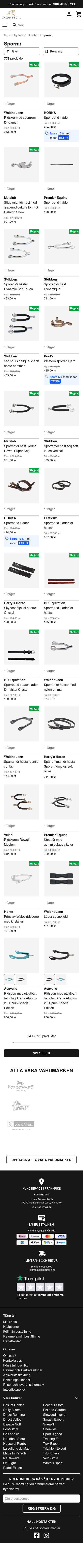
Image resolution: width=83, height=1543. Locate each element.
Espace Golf (12, 1424)
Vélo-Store (50, 1458)
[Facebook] (36, 1536)
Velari (8, 834)
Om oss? (9, 1355)
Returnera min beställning (21, 1336)
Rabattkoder (12, 1341)
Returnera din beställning (41, 1269)
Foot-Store (10, 1429)
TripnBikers (51, 1453)
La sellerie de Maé (16, 1448)
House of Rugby (14, 1443)
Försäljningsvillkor (16, 1365)
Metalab (10, 197)
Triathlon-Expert (54, 1448)
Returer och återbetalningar (22, 1370)
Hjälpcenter (11, 1326)
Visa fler (41, 1053)
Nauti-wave (11, 1458)
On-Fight (9, 1462)
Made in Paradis (15, 1453)
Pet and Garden (54, 1409)
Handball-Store (14, 1438)
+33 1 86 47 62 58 (42, 1207)
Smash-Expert (53, 1419)
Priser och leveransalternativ (23, 1384)
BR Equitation (54, 603)
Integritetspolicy (14, 1389)
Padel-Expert (12, 1467)
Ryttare (18, 35)
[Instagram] (46, 1536)
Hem (7, 35)
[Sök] (14, 25)
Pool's (49, 356)
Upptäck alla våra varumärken (41, 1159)
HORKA (50, 112)
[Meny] (5, 25)
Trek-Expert (51, 1443)
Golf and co (11, 1434)
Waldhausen (13, 112)
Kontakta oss (41, 1194)
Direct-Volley (12, 1419)
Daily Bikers (12, 1409)
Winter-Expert (52, 1462)
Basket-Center (13, 1405)
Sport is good (52, 1434)
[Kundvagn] (79, 14)
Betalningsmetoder (16, 1379)
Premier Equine (55, 197)
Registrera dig (42, 1508)
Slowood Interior (54, 1414)
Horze (8, 911)
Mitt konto (10, 1321)
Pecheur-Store (53, 1405)
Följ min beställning (17, 1331)
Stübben (10, 279)
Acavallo (10, 988)
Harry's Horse (14, 603)
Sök (21, 25)
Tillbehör (32, 35)
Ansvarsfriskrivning (16, 1375)
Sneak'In (49, 1424)
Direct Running (14, 1414)
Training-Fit (51, 1438)
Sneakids (50, 1429)
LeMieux (50, 518)
